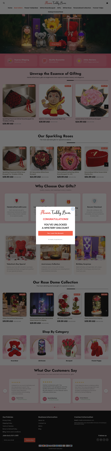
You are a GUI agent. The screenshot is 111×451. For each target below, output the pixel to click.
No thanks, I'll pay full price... (55, 239)
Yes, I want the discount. (55, 233)
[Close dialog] (72, 208)
